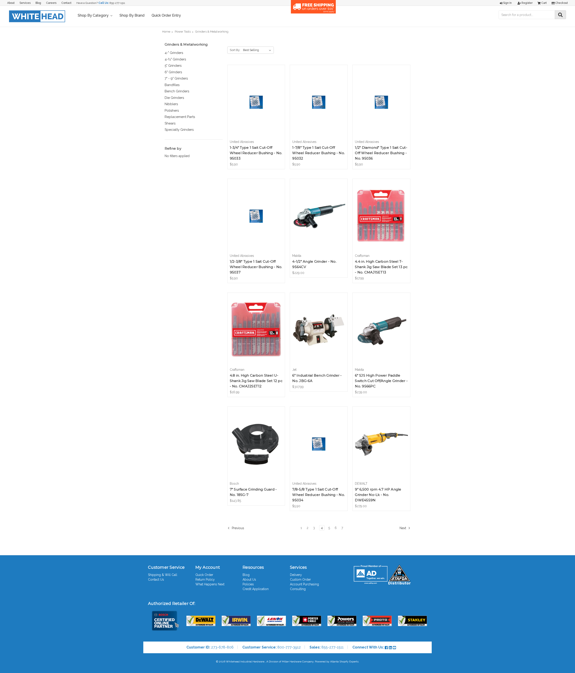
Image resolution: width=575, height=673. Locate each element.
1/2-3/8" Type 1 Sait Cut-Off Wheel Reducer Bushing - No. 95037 (256, 266)
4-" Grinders (174, 53)
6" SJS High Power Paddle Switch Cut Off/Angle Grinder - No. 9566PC (381, 380)
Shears (170, 123)
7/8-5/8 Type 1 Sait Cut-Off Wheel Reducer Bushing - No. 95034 (318, 494)
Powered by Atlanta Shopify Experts (336, 661)
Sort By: (235, 50)
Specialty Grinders (179, 130)
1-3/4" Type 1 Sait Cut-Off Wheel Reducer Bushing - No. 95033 (256, 152)
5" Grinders (173, 66)
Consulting (298, 589)
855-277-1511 (117, 2)
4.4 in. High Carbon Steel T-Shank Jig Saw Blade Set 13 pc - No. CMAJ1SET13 (381, 266)
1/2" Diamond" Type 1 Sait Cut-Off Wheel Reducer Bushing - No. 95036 (381, 152)
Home (166, 31)
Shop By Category (93, 15)
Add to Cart (256, 106)
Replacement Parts (180, 117)
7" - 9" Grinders (176, 78)
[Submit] (560, 14)
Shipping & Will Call (162, 575)
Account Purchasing (304, 584)
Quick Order (204, 575)
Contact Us (156, 579)
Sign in (507, 2)
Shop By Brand (131, 15)
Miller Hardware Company (298, 661)
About (11, 2)
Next (403, 528)
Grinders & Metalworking (211, 31)
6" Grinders (173, 72)
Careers (51, 2)
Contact (66, 2)
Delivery (296, 575)
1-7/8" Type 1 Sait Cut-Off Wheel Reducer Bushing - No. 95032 (318, 152)
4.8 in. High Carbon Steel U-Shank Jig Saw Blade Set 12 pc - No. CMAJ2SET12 (256, 380)
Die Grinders (174, 98)
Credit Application (256, 589)
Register (527, 2)
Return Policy (205, 579)
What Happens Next (209, 584)
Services (25, 2)
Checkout (561, 2)
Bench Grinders (177, 91)
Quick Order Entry (166, 15)
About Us (249, 579)
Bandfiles (172, 85)
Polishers (172, 111)
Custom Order (300, 579)
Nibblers (171, 104)
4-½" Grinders (175, 59)
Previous (237, 528)
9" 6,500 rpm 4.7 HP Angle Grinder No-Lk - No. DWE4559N (378, 494)
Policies (248, 584)
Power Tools (183, 31)
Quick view (256, 98)
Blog (38, 2)
